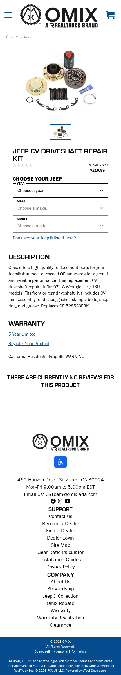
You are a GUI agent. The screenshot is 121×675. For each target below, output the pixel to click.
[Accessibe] (60, 462)
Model (22, 219)
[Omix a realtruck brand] (60, 442)
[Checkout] (111, 16)
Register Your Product (28, 343)
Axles (28, 37)
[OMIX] (59, 16)
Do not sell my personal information (60, 651)
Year (21, 183)
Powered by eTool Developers (86, 670)
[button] (8, 16)
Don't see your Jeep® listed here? (44, 238)
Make (21, 201)
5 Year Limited (22, 334)
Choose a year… (32, 190)
